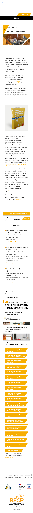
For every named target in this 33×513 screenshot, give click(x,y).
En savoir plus (10, 263)
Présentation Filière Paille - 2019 (15, 440)
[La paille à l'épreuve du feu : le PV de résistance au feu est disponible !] (16, 339)
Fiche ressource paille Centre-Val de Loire (14, 393)
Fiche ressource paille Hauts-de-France (14, 383)
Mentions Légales (12, 475)
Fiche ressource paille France (14, 415)
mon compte (9, 457)
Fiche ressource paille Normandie (14, 372)
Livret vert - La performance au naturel (15, 434)
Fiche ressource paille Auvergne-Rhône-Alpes (14, 410)
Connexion (24, 14)
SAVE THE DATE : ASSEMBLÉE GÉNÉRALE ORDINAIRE (13, 313)
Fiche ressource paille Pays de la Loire (15, 350)
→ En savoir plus (11, 241)
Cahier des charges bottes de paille (15, 445)
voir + (26, 218)
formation (11, 191)
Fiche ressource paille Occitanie (14, 361)
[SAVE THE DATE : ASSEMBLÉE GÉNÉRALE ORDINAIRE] (16, 323)
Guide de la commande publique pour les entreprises (14, 428)
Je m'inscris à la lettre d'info (18, 213)
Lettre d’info (9, 477)
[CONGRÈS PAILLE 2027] (16, 309)
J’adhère (18, 477)
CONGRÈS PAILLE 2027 (11, 297)
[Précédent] (6, 226)
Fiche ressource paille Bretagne (14, 399)
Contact (27, 475)
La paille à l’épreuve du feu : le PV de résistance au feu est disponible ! (16, 329)
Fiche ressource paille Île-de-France (15, 377)
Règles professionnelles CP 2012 (15, 165)
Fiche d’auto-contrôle (14, 450)
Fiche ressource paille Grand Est (14, 388)
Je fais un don (27, 477)
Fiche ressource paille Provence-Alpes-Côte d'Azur (16, 355)
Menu (16, 18)
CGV (21, 475)
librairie (18, 199)
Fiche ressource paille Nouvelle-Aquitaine (14, 366)
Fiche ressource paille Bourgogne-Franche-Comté (15, 404)
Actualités (18, 291)
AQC (18, 82)
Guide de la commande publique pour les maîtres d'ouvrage (15, 421)
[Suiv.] (27, 226)
